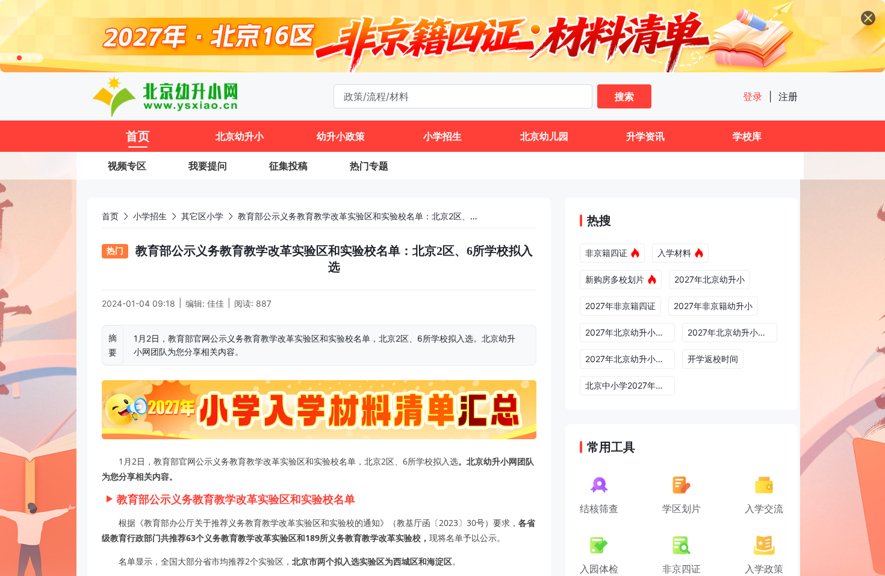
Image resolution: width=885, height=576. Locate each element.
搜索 (624, 96)
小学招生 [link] (150, 216)
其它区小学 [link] (202, 216)
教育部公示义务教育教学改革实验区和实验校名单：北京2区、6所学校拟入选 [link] (382, 216)
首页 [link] (110, 216)
